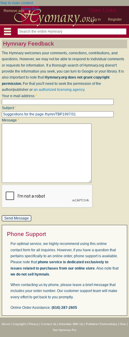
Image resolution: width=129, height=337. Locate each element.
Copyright (19, 324)
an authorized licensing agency (59, 90)
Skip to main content (16, 3)
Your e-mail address (19, 96)
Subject (9, 108)
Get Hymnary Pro (64, 330)
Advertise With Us (71, 324)
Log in (96, 19)
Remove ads (14, 11)
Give (123, 324)
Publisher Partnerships (101, 324)
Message (10, 120)
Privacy (33, 324)
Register (115, 19)
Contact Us (48, 324)
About (6, 324)
